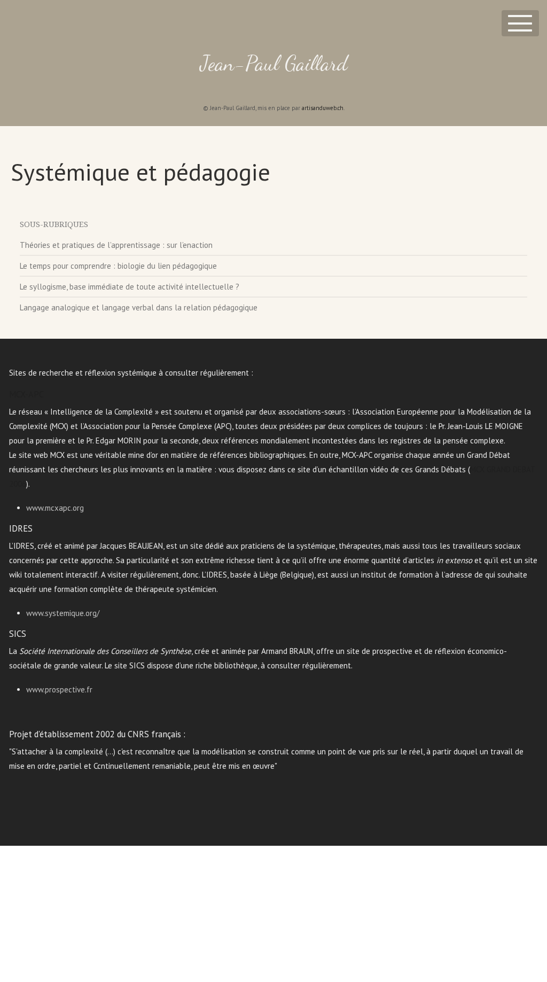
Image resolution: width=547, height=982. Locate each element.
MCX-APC (26, 394)
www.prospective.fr (59, 689)
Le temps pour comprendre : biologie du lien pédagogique (118, 266)
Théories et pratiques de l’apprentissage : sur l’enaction (116, 245)
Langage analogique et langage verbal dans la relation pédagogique (138, 307)
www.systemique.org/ (62, 613)
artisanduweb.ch (322, 108)
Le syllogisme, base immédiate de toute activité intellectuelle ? (129, 287)
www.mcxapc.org (55, 508)
